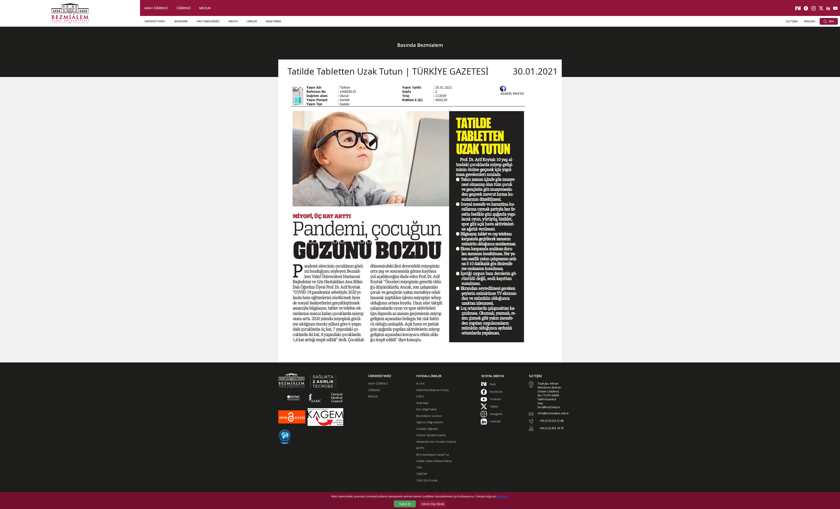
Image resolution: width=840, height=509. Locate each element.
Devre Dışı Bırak (432, 504)
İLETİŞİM (792, 21)
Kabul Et (405, 504)
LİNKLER (252, 21)
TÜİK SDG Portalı (427, 480)
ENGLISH (809, 21)
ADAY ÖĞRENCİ (156, 8)
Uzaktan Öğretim (427, 429)
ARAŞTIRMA (273, 21)
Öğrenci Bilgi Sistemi (429, 422)
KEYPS (420, 448)
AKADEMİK (181, 21)
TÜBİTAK (421, 474)
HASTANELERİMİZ (208, 21)
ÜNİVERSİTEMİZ (154, 21)
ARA (831, 21)
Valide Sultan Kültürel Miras (434, 461)
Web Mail (422, 403)
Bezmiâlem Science (429, 416)
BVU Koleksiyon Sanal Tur (432, 455)
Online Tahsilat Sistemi (431, 435)
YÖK (419, 467)
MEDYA (233, 21)
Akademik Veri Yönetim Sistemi (436, 442)
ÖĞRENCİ (184, 8)
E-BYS (420, 396)
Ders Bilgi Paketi (426, 409)
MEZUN (205, 8)
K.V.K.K (420, 383)
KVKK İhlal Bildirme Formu (432, 390)
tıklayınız (502, 496)
